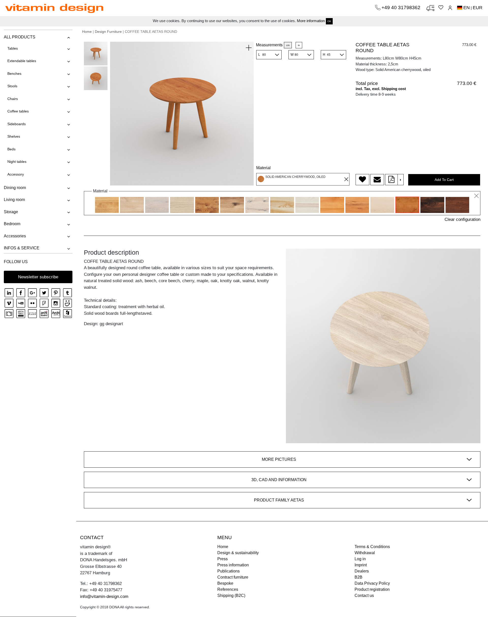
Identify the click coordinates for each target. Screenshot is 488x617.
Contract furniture (232, 577)
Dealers (362, 571)
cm (287, 45)
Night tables (16, 162)
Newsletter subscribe (38, 277)
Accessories (15, 236)
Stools (12, 86)
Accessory (15, 174)
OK (329, 21)
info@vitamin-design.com (104, 596)
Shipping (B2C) (231, 595)
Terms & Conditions (372, 546)
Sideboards (16, 124)
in (299, 45)
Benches (14, 73)
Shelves (13, 136)
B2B (358, 577)
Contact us (364, 595)
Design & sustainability (238, 553)
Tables (12, 48)
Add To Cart (444, 180)
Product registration (372, 589)
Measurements (269, 45)
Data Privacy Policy (372, 583)
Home (87, 32)
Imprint (361, 565)
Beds (11, 149)
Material (263, 168)
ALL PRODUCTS (19, 37)
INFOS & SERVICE (21, 248)
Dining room (15, 187)
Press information (233, 565)
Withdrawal (365, 553)
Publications (228, 571)
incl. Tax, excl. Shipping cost (381, 89)
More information (311, 21)
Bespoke (225, 583)
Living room (14, 199)
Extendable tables (21, 61)
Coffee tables (18, 111)
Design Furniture (108, 32)
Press (222, 559)
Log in (360, 559)
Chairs (12, 99)
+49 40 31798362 (402, 7)
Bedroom (12, 224)
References (227, 589)
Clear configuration (462, 219)
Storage (11, 212)
